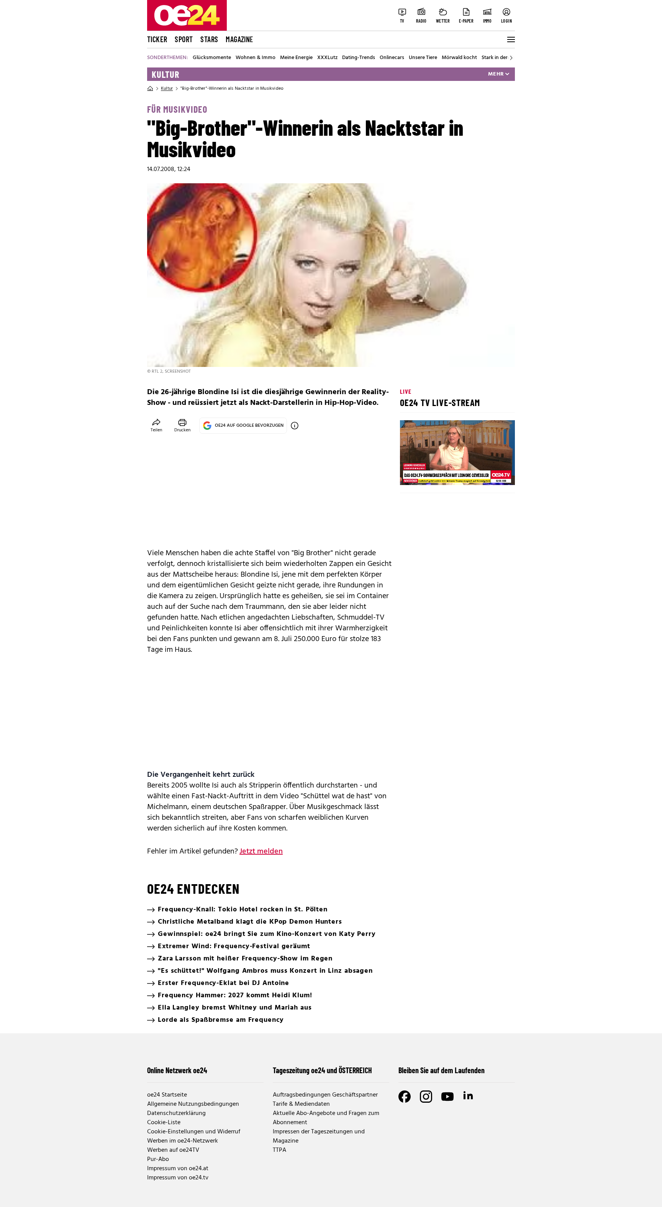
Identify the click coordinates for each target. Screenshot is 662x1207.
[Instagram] (426, 1096)
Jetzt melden (261, 851)
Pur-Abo (158, 1159)
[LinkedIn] (469, 1096)
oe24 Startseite (167, 1095)
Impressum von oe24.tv (177, 1178)
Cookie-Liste (163, 1123)
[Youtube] (447, 1096)
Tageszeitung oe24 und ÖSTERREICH (322, 1070)
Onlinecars (392, 57)
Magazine (239, 39)
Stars (209, 39)
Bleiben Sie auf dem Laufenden (441, 1070)
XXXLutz (327, 57)
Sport (184, 39)
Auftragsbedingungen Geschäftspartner (325, 1095)
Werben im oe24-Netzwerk (182, 1141)
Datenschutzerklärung (176, 1113)
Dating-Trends (358, 57)
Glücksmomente (212, 57)
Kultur (165, 74)
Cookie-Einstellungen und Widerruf (193, 1132)
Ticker (157, 39)
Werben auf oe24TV (173, 1150)
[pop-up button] (490, 473)
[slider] (438, 473)
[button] (412, 473)
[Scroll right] (511, 58)
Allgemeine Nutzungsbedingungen (193, 1104)
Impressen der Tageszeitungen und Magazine (319, 1136)
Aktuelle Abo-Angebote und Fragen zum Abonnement (326, 1118)
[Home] (150, 89)
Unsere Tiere (423, 57)
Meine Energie (296, 57)
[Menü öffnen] (510, 39)
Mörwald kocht (459, 57)
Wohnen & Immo (255, 57)
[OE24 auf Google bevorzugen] (294, 425)
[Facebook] (404, 1096)
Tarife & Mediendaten (301, 1104)
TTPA (279, 1150)
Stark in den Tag (500, 57)
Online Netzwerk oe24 (177, 1070)
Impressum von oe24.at (177, 1169)
